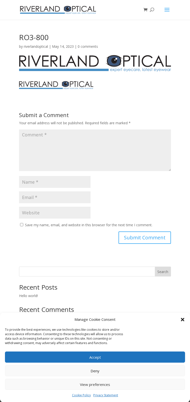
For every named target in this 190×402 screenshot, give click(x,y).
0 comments (88, 46)
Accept (95, 357)
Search (162, 271)
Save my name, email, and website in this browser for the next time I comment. (88, 225)
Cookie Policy (81, 395)
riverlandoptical (36, 46)
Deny (95, 370)
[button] (182, 319)
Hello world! (28, 295)
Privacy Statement (105, 395)
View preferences (95, 384)
